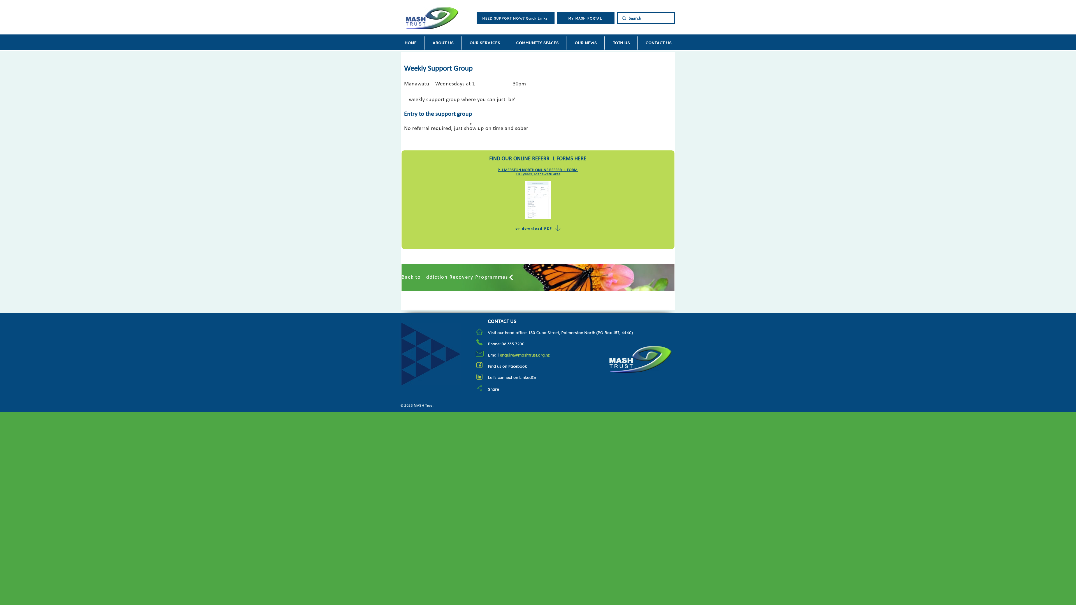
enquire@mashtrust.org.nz (525, 355)
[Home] (479, 332)
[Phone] (479, 342)
